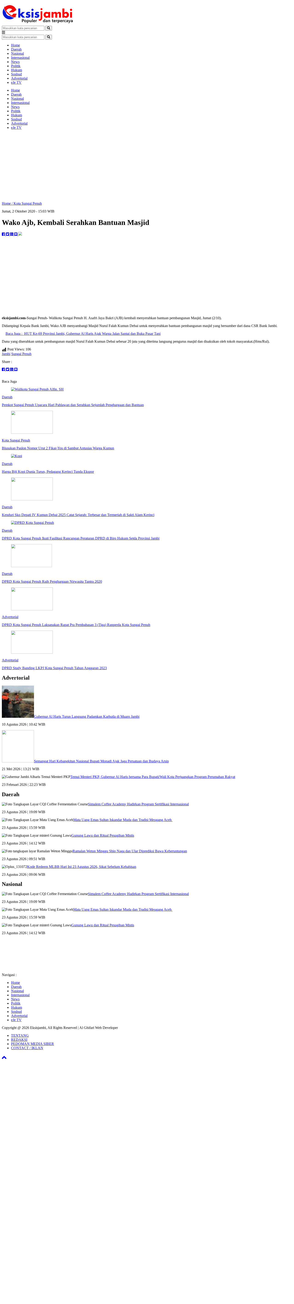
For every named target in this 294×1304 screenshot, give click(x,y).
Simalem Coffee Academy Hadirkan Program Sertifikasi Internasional (138, 804)
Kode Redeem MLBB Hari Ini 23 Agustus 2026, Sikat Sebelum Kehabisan (81, 867)
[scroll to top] (4, 1059)
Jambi (6, 354)
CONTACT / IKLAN (27, 1048)
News (15, 62)
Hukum (16, 70)
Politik (15, 66)
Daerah (16, 49)
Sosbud (16, 74)
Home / (8, 203)
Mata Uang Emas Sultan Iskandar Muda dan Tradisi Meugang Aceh (122, 820)
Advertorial (19, 78)
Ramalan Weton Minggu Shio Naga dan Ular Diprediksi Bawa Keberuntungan (130, 851)
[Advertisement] (147, 165)
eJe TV (16, 82)
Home (15, 45)
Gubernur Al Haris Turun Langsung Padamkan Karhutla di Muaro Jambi (86, 716)
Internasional (20, 58)
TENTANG (20, 1035)
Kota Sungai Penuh (28, 203)
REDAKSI (19, 1040)
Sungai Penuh (21, 354)
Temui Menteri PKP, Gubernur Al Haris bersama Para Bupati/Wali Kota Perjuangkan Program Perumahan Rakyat (152, 777)
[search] (48, 28)
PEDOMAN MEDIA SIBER (32, 1044)
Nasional (17, 53)
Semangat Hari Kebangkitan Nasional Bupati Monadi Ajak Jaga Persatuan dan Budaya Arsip (101, 761)
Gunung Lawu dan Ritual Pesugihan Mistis (102, 835)
